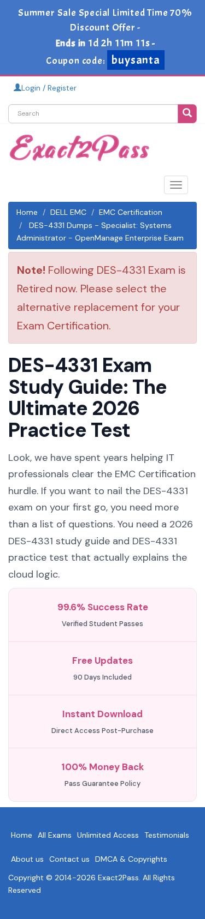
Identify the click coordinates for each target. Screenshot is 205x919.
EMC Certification (130, 212)
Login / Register (49, 88)
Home (27, 212)
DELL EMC (68, 212)
